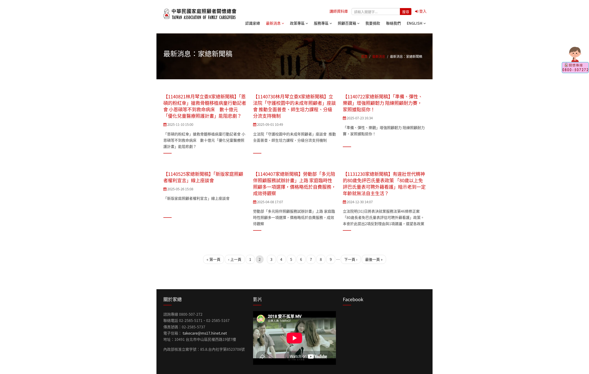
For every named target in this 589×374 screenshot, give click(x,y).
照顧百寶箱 (347, 23)
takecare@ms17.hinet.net (205, 333)
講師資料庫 (338, 11)
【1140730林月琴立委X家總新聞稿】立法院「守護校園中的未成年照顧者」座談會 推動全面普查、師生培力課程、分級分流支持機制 (294, 106)
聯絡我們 (393, 23)
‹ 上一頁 (234, 259)
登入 (422, 11)
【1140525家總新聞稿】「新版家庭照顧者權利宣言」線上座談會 (203, 177)
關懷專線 (575, 60)
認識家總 (252, 23)
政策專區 (298, 23)
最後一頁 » (374, 259)
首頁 (364, 56)
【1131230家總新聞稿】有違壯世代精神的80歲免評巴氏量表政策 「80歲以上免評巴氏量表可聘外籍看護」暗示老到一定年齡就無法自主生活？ (384, 184)
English (415, 23)
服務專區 (321, 23)
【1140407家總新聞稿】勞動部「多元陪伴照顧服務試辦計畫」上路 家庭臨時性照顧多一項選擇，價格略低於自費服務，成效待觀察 (294, 184)
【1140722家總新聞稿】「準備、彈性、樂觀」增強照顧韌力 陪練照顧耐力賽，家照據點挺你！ (383, 103)
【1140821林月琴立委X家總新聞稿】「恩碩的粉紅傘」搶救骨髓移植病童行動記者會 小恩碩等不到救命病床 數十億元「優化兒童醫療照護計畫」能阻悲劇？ (204, 106)
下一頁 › (350, 259)
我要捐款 (372, 23)
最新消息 (274, 23)
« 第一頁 (213, 259)
